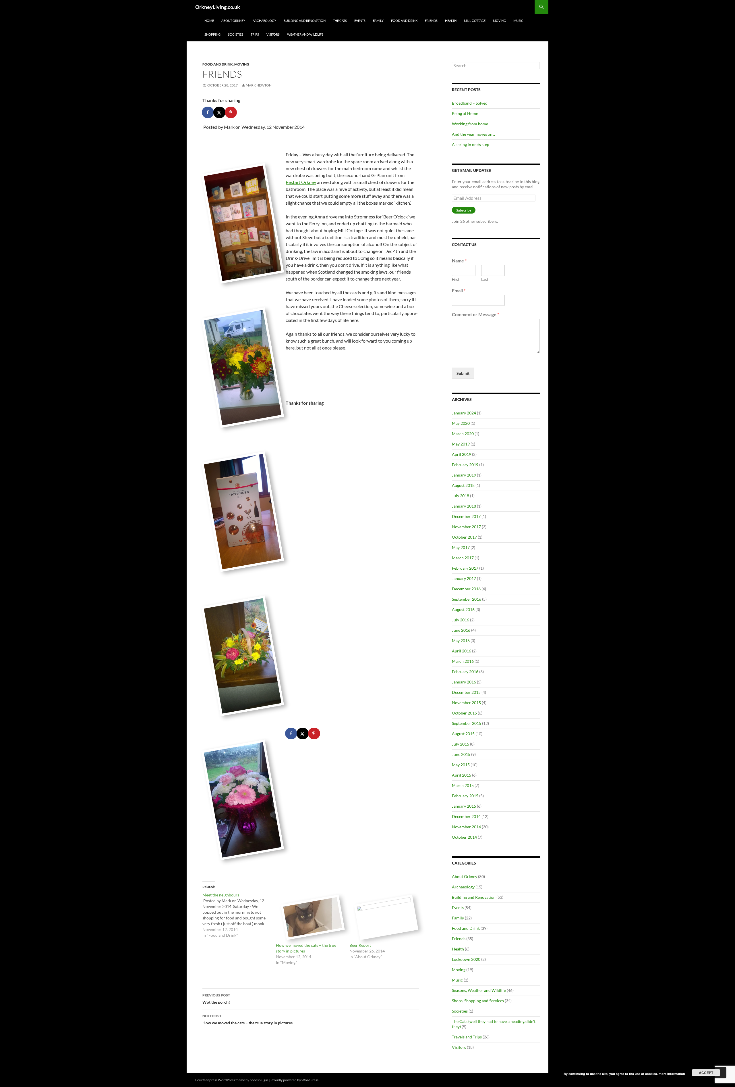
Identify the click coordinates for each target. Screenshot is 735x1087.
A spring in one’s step (470, 144)
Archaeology (264, 20)
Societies (235, 34)
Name (459, 260)
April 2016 (461, 650)
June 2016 (461, 630)
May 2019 (461, 443)
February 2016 (465, 671)
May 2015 (461, 764)
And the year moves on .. (473, 134)
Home (209, 20)
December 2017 (466, 516)
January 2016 (464, 681)
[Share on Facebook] (208, 112)
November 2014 (466, 826)
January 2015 (464, 806)
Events (359, 20)
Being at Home (465, 113)
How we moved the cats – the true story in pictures (247, 1019)
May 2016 (461, 640)
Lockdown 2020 (466, 959)
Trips (255, 34)
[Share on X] (219, 112)
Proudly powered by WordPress (294, 1080)
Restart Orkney (301, 182)
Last (484, 279)
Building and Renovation (305, 20)
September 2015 (466, 723)
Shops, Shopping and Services (478, 1000)
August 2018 (463, 485)
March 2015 (463, 785)
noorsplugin (259, 1080)
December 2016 (466, 588)
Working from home (470, 123)
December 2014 (466, 816)
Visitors (273, 34)
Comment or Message (475, 314)
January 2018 (464, 506)
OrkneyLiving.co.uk (217, 7)
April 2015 (461, 775)
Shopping (212, 34)
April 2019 (461, 454)
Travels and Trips (467, 1036)
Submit (463, 373)
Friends (431, 20)
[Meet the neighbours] (239, 915)
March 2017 (463, 557)
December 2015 (466, 692)
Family (378, 20)
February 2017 (465, 568)
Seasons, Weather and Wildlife (479, 990)
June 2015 (461, 754)
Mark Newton (259, 85)
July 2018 (460, 495)
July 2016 (460, 619)
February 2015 (465, 795)
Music (518, 20)
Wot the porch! (216, 999)
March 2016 (463, 661)
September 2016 (466, 599)
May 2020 (461, 423)
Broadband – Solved (470, 103)
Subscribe (463, 210)
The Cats (340, 20)
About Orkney (233, 20)
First (455, 279)
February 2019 (465, 464)
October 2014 (464, 837)
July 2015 (460, 744)
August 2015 (463, 733)
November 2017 (466, 526)
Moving (499, 20)
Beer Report (360, 945)
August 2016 (463, 609)
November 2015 (466, 702)
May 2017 (461, 547)
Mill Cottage (475, 20)
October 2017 (464, 537)
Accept (706, 1072)
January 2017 (464, 578)
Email (458, 290)
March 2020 (463, 433)
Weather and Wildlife (305, 34)
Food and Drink (404, 20)
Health (451, 20)
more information (672, 1073)
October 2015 (464, 712)
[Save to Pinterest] (231, 112)
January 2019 (464, 475)
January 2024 (464, 412)
